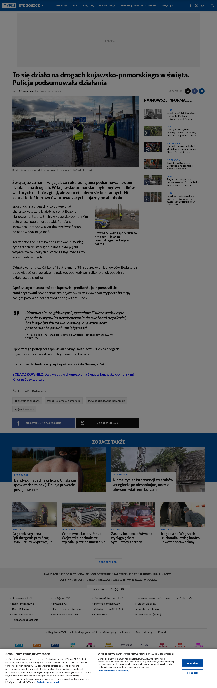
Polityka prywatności (48, 682)
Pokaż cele (192, 672)
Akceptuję (192, 663)
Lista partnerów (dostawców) (113, 670)
